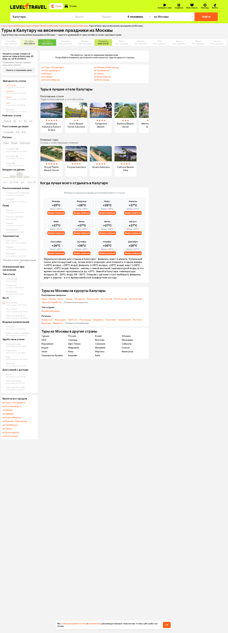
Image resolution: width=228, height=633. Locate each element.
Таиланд (72, 340)
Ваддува (46, 323)
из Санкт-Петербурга (13, 402)
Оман (44, 351)
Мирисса (58, 323)
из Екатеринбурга (11, 406)
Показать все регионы (77, 323)
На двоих (80, 299)
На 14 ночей (135, 299)
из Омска (7, 429)
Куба (97, 355)
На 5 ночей (92, 299)
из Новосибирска (11, 417)
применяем (95, 623)
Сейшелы (127, 343)
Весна (52, 299)
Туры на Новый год (51, 302)
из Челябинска (10, 425)
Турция (45, 336)
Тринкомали (124, 320)
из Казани (7, 410)
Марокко (100, 351)
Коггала (137, 320)
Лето (60, 299)
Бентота (72, 320)
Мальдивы (127, 340)
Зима (44, 299)
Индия (44, 347)
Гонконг (126, 347)
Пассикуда (85, 320)
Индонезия (47, 343)
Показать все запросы (76, 302)
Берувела (98, 320)
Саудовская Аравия (52, 355)
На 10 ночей (120, 299)
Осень (69, 299)
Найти (206, 16)
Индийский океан (50, 311)
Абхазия (126, 336)
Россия (72, 336)
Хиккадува (60, 320)
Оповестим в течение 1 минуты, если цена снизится (16, 63)
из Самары (8, 414)
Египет (98, 336)
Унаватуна (46, 320)
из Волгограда (10, 436)
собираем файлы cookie (74, 623)
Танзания (100, 343)
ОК (166, 625)
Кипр (70, 351)
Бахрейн (72, 355)
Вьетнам (99, 340)
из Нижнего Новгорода (14, 421)
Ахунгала (110, 320)
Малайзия (100, 347)
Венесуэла (127, 351)
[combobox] (42, 16)
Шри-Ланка (74, 343)
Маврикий (73, 347)
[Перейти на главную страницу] (28, 6)
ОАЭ (43, 340)
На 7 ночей (106, 299)
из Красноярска (10, 432)
